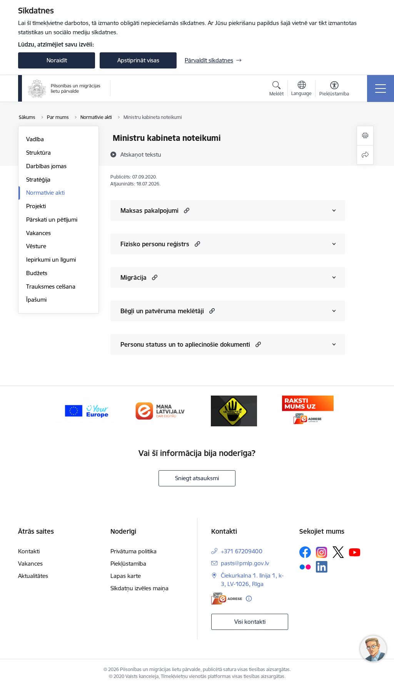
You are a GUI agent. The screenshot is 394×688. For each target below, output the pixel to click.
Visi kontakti (249, 621)
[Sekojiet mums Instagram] (321, 552)
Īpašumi (36, 299)
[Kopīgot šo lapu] (365, 154)
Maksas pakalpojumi (149, 210)
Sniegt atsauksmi (197, 478)
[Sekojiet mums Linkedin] (321, 567)
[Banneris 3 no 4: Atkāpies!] (234, 410)
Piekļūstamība (128, 563)
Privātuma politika (133, 551)
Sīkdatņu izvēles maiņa (139, 588)
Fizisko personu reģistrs (154, 244)
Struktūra (38, 152)
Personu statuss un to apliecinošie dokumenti (185, 344)
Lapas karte (125, 575)
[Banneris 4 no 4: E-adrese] (307, 410)
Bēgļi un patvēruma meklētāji (162, 311)
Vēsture (36, 246)
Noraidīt (57, 60)
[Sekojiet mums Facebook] (305, 552)
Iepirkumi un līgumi (51, 259)
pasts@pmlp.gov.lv (245, 563)
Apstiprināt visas (138, 60)
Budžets (36, 273)
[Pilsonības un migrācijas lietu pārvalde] (64, 88)
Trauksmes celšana (50, 286)
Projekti (36, 206)
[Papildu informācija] (249, 598)
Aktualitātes (33, 575)
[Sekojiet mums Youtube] (355, 551)
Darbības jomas (46, 166)
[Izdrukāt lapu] (365, 135)
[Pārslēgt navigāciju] (380, 88)
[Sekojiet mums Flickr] (305, 566)
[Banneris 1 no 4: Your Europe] (86, 410)
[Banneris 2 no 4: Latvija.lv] (160, 410)
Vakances (38, 233)
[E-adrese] (226, 598)
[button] (185, 210)
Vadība (35, 139)
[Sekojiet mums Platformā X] (338, 552)
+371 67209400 (241, 551)
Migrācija (133, 277)
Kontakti (29, 551)
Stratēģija (38, 179)
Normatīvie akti (45, 192)
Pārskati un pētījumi (51, 219)
